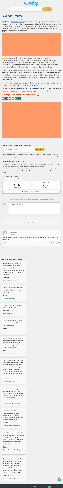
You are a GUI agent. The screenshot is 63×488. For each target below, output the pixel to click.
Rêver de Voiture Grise (9, 313)
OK (49, 486)
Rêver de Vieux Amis (8, 298)
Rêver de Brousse (12, 16)
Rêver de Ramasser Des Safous (12, 280)
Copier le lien (31, 222)
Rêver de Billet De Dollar (9, 353)
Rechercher (47, 9)
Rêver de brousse (17, 22)
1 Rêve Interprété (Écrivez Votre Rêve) (12, 19)
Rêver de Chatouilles (8, 331)
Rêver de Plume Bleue (9, 478)
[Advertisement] (31, 44)
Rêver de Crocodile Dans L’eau (11, 403)
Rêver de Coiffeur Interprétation (11, 425)
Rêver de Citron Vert (8, 381)
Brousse (9, 139)
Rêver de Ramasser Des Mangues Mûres (12, 450)
